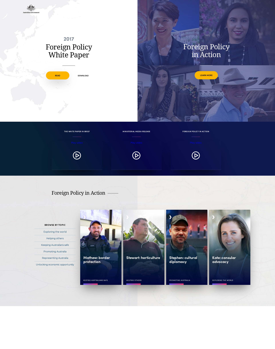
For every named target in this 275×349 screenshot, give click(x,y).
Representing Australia (55, 258)
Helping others (55, 238)
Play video (77, 142)
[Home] (31, 12)
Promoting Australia (55, 251)
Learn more (206, 75)
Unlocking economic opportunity (55, 264)
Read (57, 75)
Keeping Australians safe (55, 245)
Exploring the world (55, 231)
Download (83, 75)
